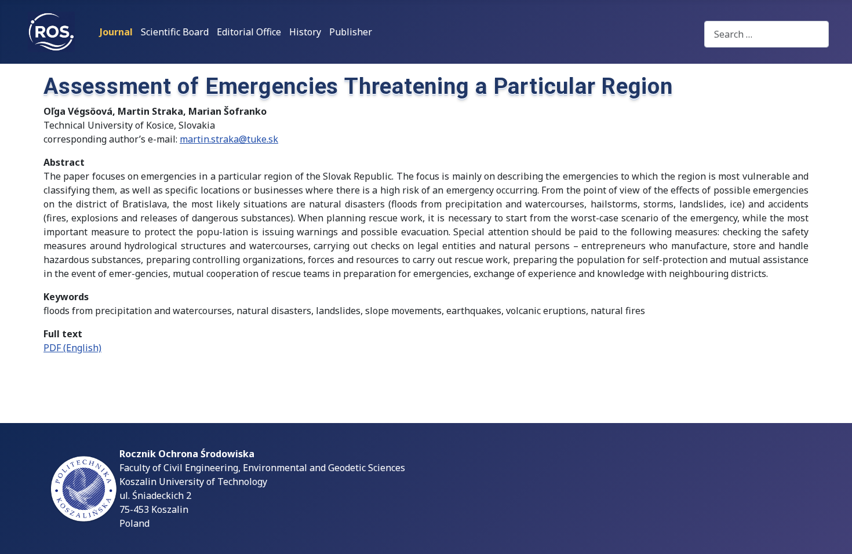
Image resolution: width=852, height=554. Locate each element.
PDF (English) (72, 347)
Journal (116, 31)
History (305, 31)
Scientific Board (175, 31)
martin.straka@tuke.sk (229, 139)
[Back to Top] (832, 532)
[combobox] (766, 34)
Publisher (350, 31)
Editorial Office (249, 31)
